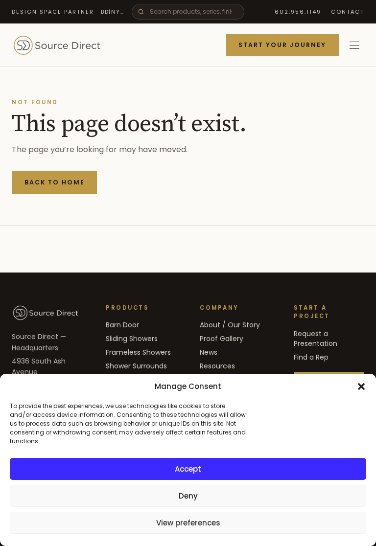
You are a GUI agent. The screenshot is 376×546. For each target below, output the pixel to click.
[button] (361, 386)
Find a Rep (311, 357)
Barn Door (122, 325)
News (208, 352)
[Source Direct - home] (57, 45)
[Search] (141, 11)
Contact (347, 12)
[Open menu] (354, 45)
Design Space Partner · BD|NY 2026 (68, 12)
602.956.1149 (298, 12)
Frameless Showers (138, 352)
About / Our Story (230, 325)
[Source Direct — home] (45, 312)
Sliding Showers (132, 338)
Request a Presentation (315, 338)
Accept (188, 469)
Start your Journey (282, 45)
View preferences (188, 523)
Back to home (54, 182)
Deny (188, 496)
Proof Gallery (221, 338)
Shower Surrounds (136, 366)
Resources (217, 366)
